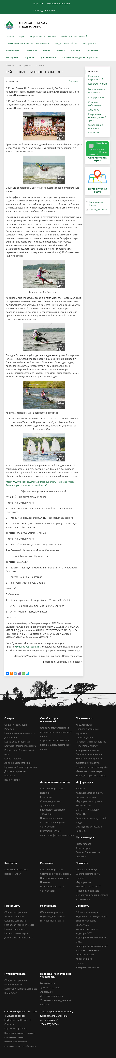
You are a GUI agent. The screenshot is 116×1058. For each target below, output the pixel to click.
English (37, 3)
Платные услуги (84, 737)
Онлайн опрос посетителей (73, 36)
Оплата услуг (31, 50)
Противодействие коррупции (20, 767)
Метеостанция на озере (89, 771)
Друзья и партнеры (15, 771)
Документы (10, 737)
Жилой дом (46, 991)
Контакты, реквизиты (16, 869)
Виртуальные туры (50, 830)
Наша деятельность (15, 929)
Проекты (45, 882)
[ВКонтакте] (7, 673)
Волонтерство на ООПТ (88, 886)
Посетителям (42, 43)
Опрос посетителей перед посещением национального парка (56, 732)
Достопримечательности (89, 754)
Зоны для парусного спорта (91, 775)
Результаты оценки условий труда (97, 117)
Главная (10, 36)
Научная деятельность (52, 916)
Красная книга (84, 958)
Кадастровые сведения (17, 741)
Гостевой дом (47, 983)
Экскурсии (45, 813)
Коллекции (46, 797)
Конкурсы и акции (98, 83)
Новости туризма (13, 984)
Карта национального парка (20, 745)
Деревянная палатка (51, 996)
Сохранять (29, 57)
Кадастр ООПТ (84, 933)
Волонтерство (12, 779)
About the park (21, 1020)
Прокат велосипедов (51, 818)
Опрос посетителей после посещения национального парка (55, 745)
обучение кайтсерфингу (27, 646)
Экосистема (82, 924)
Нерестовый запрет (86, 745)
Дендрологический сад (66, 43)
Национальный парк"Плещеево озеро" (32, 24)
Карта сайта (10, 1028)
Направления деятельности (19, 733)
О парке (20, 36)
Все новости (75, 81)
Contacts (9, 1024)
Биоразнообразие (86, 920)
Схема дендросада (50, 801)
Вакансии (93, 132)
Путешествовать (48, 57)
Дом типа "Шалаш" (50, 987)
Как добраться (84, 724)
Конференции (96, 97)
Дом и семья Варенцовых (18, 937)
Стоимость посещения (52, 822)
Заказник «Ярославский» (18, 762)
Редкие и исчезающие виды (91, 916)
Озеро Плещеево (13, 758)
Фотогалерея (47, 826)
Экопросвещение (14, 916)
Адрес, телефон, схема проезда (57, 835)
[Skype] (27, 673)
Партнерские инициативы (54, 878)
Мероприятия (83, 882)
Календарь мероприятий (95, 78)
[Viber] (19, 673)
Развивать (60, 50)
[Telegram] (15, 673)
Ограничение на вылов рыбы (92, 767)
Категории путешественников (20, 988)
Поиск (23, 1028)
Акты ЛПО (93, 109)
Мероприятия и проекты (97, 91)
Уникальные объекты (87, 929)
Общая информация (15, 724)
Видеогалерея (83, 843)
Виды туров (10, 992)
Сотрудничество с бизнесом (55, 873)
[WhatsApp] (23, 673)
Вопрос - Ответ (12, 873)
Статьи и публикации (95, 104)
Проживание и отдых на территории (80, 57)
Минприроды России (58, 3)
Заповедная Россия (44, 10)
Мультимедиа (12, 50)
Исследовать (12, 57)
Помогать (75, 50)
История (9, 729)
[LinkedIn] (83, 1011)
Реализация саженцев (52, 809)
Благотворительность (88, 873)
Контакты (45, 50)
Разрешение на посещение (43, 36)
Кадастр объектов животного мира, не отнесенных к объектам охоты (92, 950)
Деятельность (47, 805)
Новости (40, 65)
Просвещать (92, 50)
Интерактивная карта (87, 750)
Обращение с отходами (95, 126)
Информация (89, 43)
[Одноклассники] (11, 673)
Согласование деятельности (19, 43)
